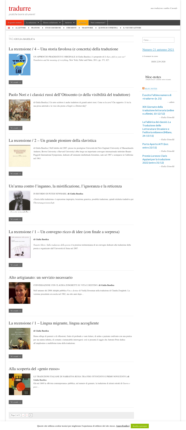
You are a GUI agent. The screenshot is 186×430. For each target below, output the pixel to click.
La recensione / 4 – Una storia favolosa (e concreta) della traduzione (63, 48)
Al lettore (20, 27)
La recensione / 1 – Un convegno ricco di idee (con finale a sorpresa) (64, 231)
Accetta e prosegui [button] (140, 426)
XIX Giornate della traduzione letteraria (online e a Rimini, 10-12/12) (158, 110)
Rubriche (82, 22)
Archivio (68, 22)
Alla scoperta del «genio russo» (34, 368)
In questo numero (15, 22)
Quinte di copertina (108, 27)
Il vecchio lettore (132, 27)
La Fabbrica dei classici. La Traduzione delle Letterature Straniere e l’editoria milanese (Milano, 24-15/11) (157, 128)
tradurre (20, 8)
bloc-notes (151, 88)
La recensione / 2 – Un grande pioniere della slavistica (52, 140)
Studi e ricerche (53, 27)
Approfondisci (122, 425)
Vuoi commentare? (98, 22)
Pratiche (35, 27)
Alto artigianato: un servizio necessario (41, 277)
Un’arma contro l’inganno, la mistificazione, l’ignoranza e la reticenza (65, 186)
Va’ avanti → (15, 82)
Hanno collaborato (50, 22)
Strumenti (71, 27)
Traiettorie (87, 27)
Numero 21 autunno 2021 (158, 49)
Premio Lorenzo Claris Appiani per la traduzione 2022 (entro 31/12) (156, 159)
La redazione (31, 22)
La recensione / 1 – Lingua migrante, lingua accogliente (54, 323)
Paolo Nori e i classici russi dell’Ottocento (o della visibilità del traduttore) (69, 94)
